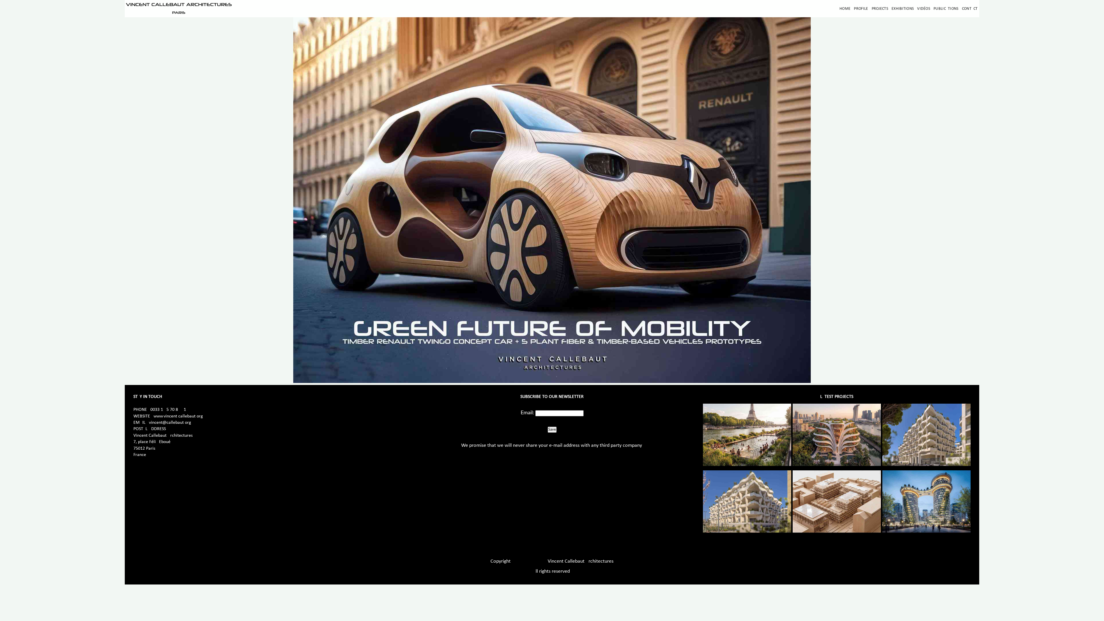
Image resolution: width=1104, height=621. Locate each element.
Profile (861, 9)
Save (552, 430)
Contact (970, 9)
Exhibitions (903, 9)
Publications (946, 9)
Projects (880, 9)
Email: (527, 412)
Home (844, 9)
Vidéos (923, 9)
